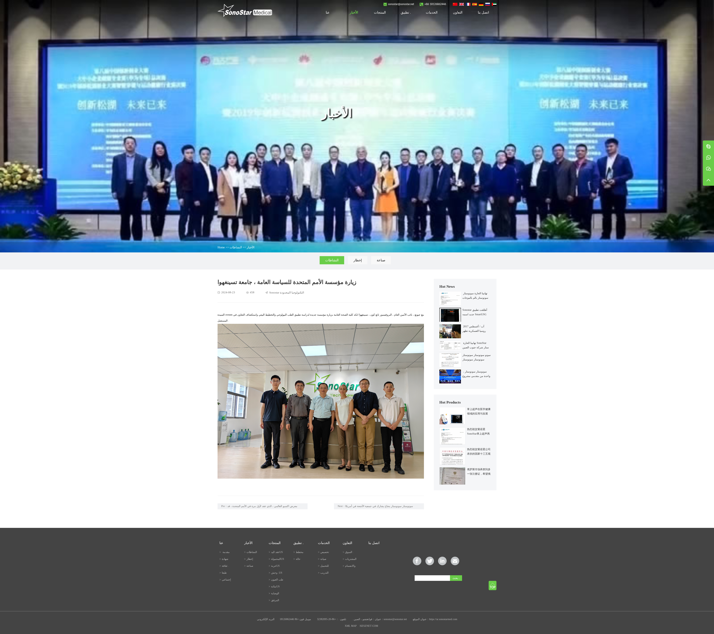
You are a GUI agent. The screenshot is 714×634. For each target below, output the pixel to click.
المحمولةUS (276, 559)
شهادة (223, 559)
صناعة (381, 260)
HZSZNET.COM (369, 626)
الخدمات (432, 12)
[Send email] (455, 561)
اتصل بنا (483, 12)
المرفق (274, 600)
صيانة (322, 559)
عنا (328, 12)
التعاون (457, 12)
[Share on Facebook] (417, 561)
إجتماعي (225, 579)
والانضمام (349, 565)
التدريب (323, 572)
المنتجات (380, 12)
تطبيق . (406, 12)
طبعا (223, 572)
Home (221, 247)
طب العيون (276, 579)
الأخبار (354, 12)
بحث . (456, 578)
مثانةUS (274, 586)
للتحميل (323, 565)
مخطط (298, 552)
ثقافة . (224, 565)
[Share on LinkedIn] (442, 561)
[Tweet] (429, 561)
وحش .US (275, 572)
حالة (296, 559)
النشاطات (236, 247)
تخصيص (323, 552)
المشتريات (349, 559)
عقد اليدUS (276, 552)
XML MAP (350, 626)
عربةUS (274, 565)
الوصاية (274, 593)
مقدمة (224, 552)
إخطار (357, 260)
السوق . (348, 552)
